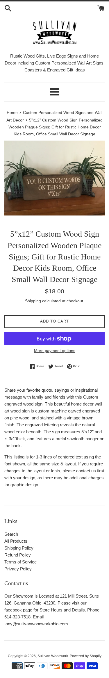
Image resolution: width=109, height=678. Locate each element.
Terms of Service (20, 561)
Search (11, 534)
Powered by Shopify (85, 656)
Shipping (33, 301)
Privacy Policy (18, 568)
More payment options (54, 350)
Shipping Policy (18, 548)
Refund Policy (17, 554)
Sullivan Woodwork (52, 656)
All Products (15, 541)
